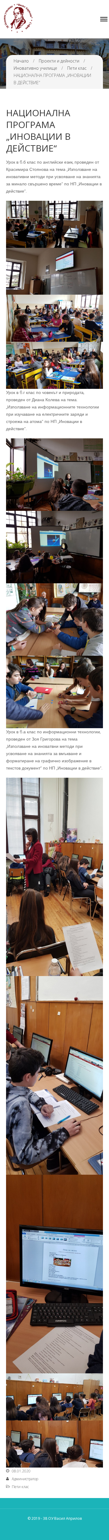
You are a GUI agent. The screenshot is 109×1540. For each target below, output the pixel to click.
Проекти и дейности (59, 61)
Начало (21, 61)
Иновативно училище (35, 68)
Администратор (25, 1478)
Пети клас (77, 68)
